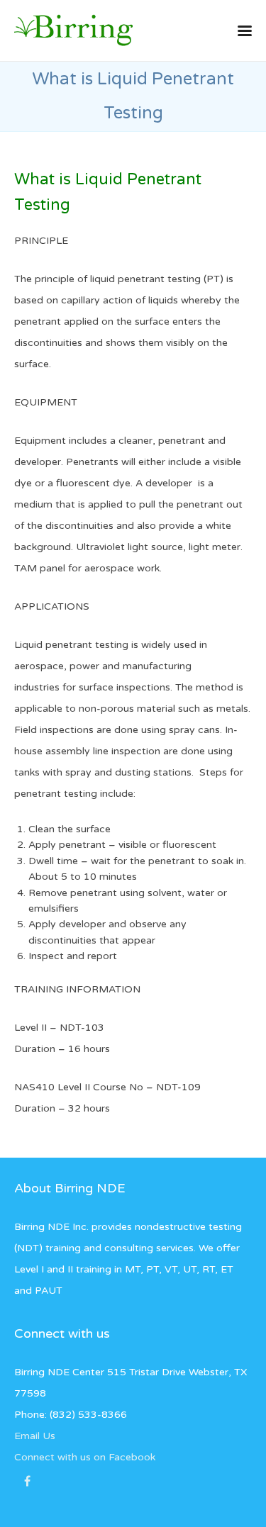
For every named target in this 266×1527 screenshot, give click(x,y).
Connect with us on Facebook (84, 1457)
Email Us (34, 1436)
